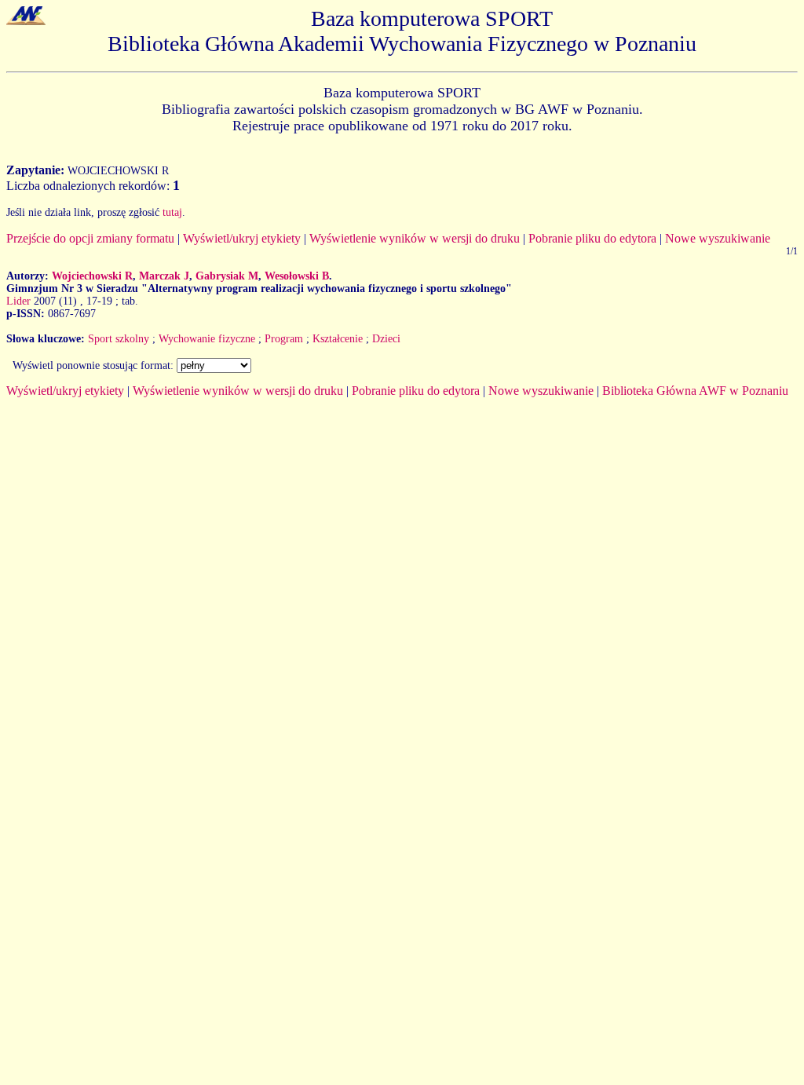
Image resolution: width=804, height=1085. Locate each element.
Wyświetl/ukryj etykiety (242, 238)
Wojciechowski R (92, 276)
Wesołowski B (297, 276)
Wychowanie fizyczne (207, 339)
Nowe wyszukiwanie (717, 238)
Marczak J (164, 276)
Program (284, 339)
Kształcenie (337, 339)
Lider (18, 301)
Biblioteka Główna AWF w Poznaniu (695, 390)
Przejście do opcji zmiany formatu (90, 238)
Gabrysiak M (227, 276)
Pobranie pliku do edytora (592, 238)
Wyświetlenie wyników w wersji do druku (414, 238)
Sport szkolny (118, 339)
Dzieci (386, 339)
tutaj (172, 212)
